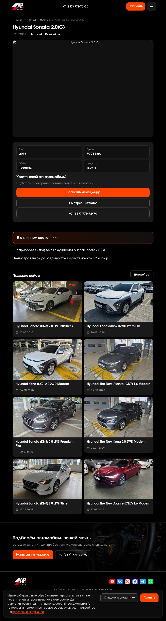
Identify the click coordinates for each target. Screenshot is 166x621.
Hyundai (45, 19)
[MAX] (135, 581)
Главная (18, 19)
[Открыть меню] (151, 6)
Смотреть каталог (83, 203)
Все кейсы (53, 34)
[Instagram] (127, 581)
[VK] (120, 581)
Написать (136, 6)
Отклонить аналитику (119, 597)
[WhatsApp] (150, 581)
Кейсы (32, 19)
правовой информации (28, 612)
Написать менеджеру (83, 192)
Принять (149, 597)
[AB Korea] (17, 6)
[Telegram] (143, 581)
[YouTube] (112, 581)
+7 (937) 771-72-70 (75, 6)
